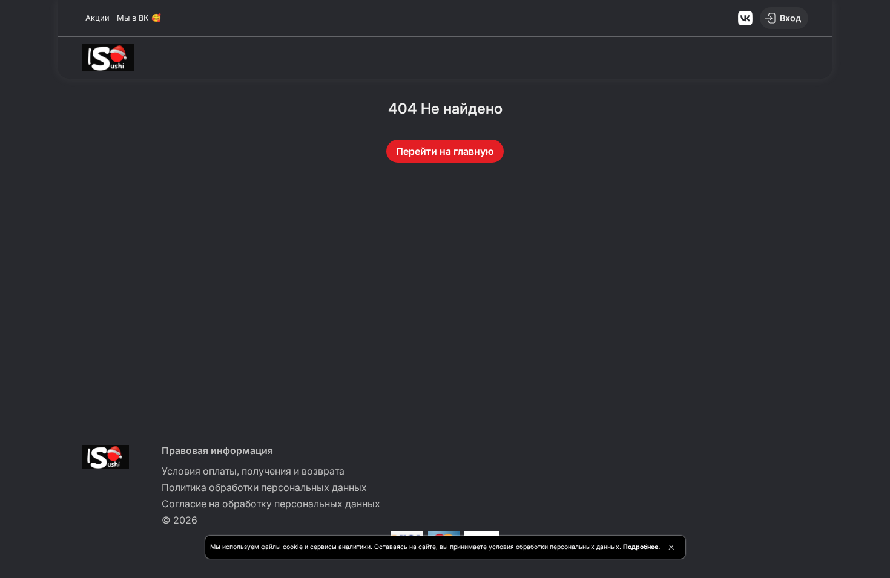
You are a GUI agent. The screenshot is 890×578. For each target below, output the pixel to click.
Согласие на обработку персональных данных (271, 504)
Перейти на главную (445, 151)
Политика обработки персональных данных (264, 487)
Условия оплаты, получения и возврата (253, 471)
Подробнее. (641, 547)
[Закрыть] (671, 547)
